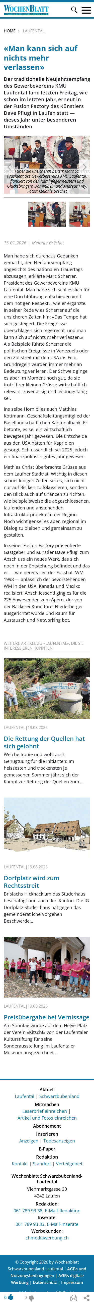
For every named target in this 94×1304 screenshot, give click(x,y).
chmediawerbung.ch (47, 1238)
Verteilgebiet (69, 1164)
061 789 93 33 (30, 1224)
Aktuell (47, 1089)
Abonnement (47, 1126)
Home (10, 31)
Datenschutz (45, 1282)
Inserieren (47, 1134)
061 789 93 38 (28, 1211)
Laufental (24, 1096)
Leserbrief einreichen (44, 1111)
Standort (42, 1164)
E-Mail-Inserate (62, 1224)
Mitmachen (47, 1104)
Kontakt (20, 1164)
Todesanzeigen (59, 1141)
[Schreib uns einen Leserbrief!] (73, 1298)
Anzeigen (28, 1141)
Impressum (72, 1282)
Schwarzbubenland (59, 1096)
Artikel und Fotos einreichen (47, 1118)
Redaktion (47, 1157)
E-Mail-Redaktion (62, 1211)
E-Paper (47, 1149)
